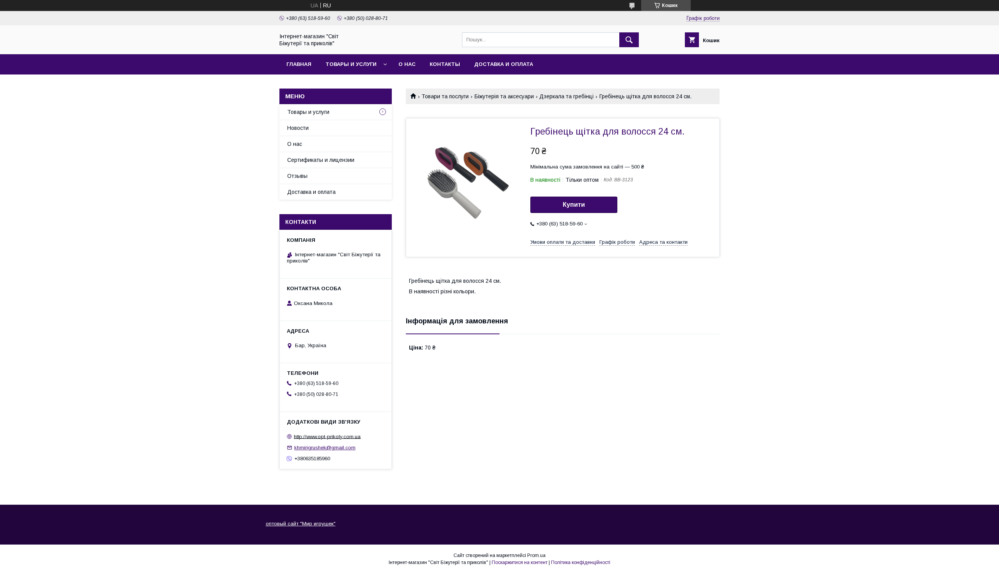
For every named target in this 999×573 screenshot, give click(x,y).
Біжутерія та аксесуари (504, 96)
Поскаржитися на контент (519, 562)
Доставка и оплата (503, 64)
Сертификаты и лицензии (320, 160)
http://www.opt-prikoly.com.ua (327, 436)
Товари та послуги (445, 96)
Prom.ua (536, 555)
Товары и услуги (351, 64)
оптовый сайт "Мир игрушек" (301, 524)
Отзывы (297, 176)
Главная (298, 64)
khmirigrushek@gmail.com (325, 448)
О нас (407, 64)
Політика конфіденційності (580, 562)
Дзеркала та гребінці (566, 96)
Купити (574, 204)
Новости (298, 128)
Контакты (445, 64)
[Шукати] (629, 39)
